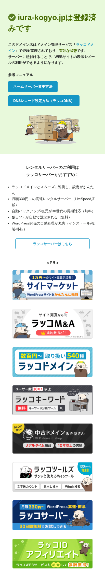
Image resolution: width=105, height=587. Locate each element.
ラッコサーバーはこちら (52, 244)
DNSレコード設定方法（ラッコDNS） (43, 101)
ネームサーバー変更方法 (32, 86)
